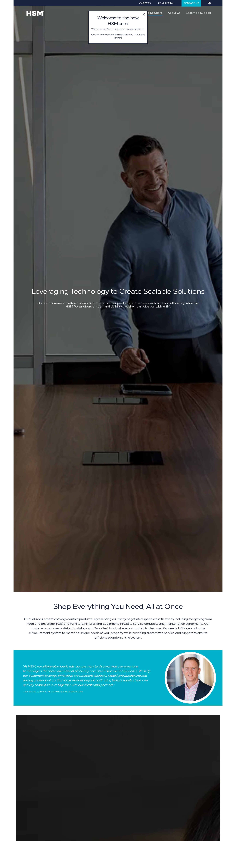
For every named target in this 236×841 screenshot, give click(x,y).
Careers (145, 3)
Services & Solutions (149, 12)
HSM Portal (166, 3)
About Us (174, 12)
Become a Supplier (198, 12)
